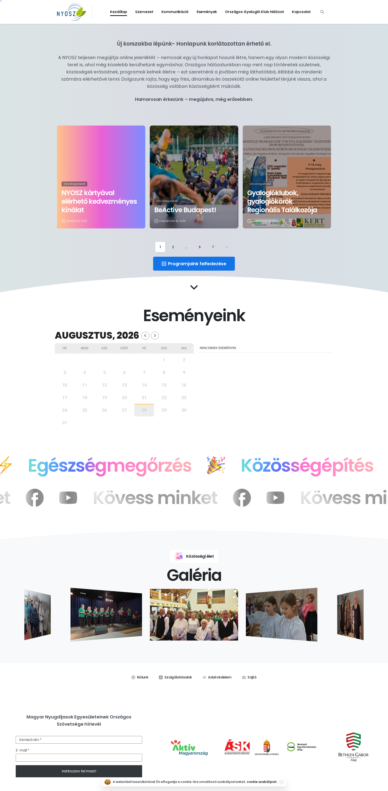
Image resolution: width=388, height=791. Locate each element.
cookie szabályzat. (262, 782)
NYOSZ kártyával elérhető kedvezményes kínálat (99, 201)
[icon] (194, 286)
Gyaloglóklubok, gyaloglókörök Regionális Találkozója (282, 201)
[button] (175, 635)
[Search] (322, 12)
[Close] (281, 782)
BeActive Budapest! (185, 210)
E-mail (21, 750)
